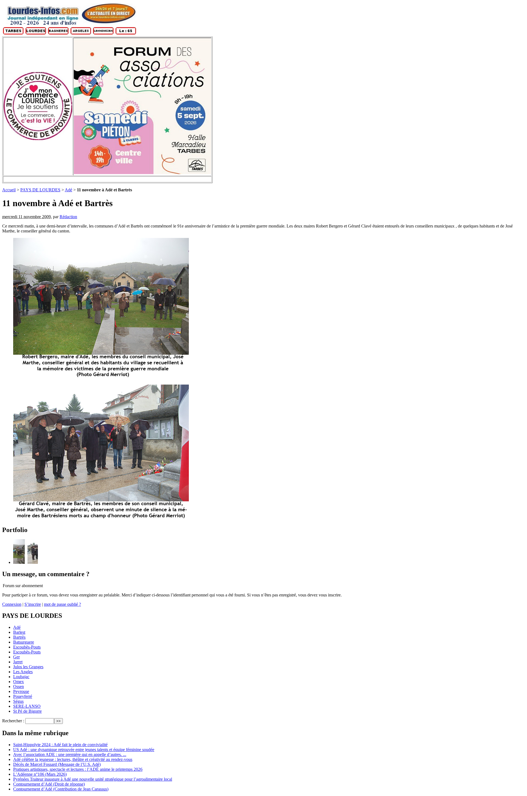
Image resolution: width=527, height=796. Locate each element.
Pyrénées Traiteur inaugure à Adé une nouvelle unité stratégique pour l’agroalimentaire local (92, 779)
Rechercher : (13, 720)
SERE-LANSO (27, 706)
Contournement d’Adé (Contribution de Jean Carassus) (60, 789)
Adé (68, 189)
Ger (16, 657)
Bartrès (19, 637)
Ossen (18, 686)
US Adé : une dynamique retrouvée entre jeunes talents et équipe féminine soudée (83, 749)
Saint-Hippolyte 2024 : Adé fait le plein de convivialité (60, 744)
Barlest (19, 632)
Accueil (9, 189)
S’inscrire (32, 604)
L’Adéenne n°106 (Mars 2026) (40, 774)
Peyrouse (21, 691)
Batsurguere (23, 642)
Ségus (18, 701)
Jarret (18, 661)
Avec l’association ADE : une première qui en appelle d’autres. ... (69, 754)
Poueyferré (22, 696)
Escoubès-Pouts (27, 647)
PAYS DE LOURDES (40, 189)
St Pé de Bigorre (27, 711)
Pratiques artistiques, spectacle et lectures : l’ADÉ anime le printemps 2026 (77, 769)
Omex (18, 681)
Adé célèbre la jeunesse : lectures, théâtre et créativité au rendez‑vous (72, 759)
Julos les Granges (28, 666)
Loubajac (21, 676)
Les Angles (23, 671)
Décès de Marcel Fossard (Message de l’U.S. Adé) (57, 764)
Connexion (11, 604)
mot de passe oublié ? (62, 604)
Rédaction (68, 216)
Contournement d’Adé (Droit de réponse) (49, 784)
